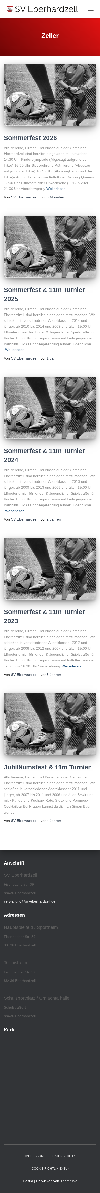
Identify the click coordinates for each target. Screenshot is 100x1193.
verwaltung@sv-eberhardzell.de (29, 901)
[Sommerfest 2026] (50, 94)
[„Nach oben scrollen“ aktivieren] (89, 1182)
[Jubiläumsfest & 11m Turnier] (50, 724)
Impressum (34, 1156)
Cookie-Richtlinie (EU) (50, 1169)
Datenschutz (63, 1156)
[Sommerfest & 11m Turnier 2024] (50, 408)
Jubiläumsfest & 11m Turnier (47, 767)
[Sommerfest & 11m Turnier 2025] (50, 247)
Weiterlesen (56, 189)
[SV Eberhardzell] (44, 9)
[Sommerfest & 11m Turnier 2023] (50, 569)
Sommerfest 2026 (30, 137)
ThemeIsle (68, 1181)
